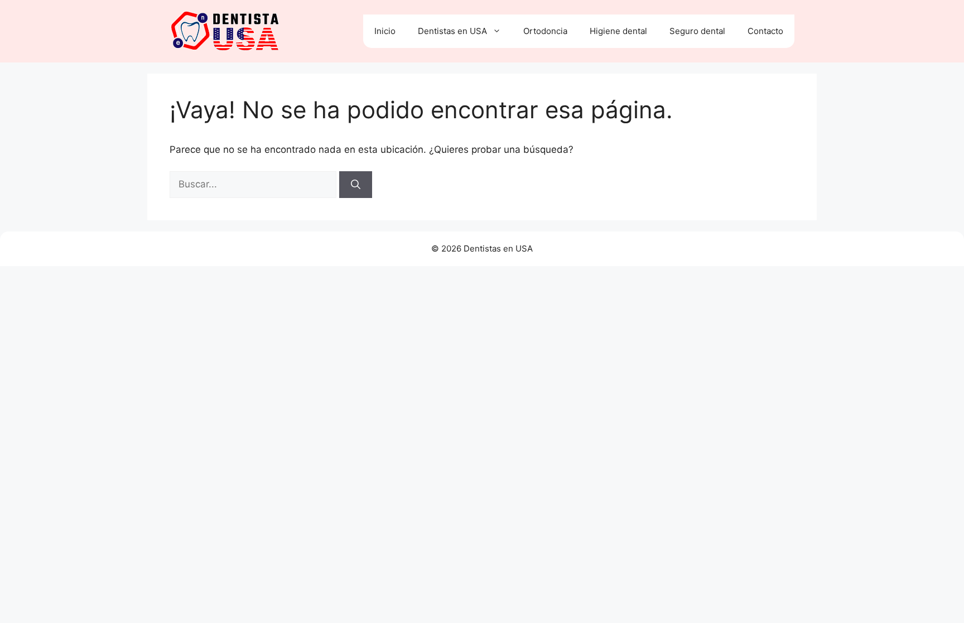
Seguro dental (697, 31)
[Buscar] (355, 184)
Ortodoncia (545, 31)
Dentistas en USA (452, 31)
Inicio (385, 31)
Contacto (765, 31)
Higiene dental (618, 31)
